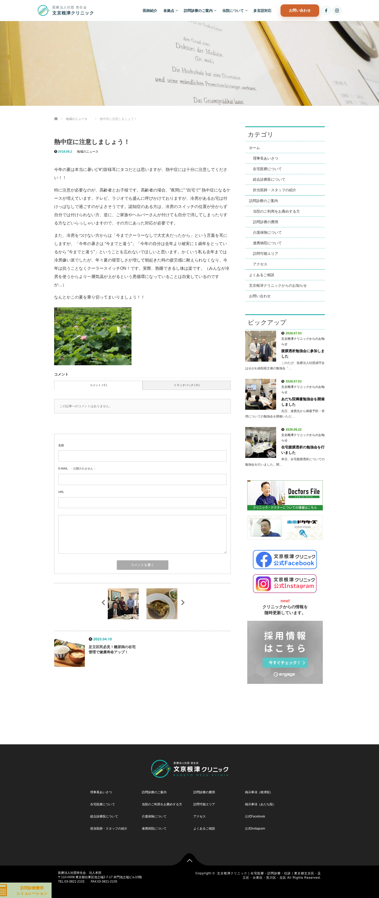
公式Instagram (255, 828)
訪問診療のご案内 (198, 10)
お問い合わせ (300, 10)
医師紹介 (150, 10)
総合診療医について (269, 179)
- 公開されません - (76, 468)
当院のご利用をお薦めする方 (276, 211)
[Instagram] (337, 10)
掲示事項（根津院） (259, 792)
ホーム (254, 148)
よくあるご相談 (261, 275)
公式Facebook (255, 816)
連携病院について (267, 243)
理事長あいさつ (265, 158)
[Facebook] (326, 10)
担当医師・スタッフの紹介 (274, 190)
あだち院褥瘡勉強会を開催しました (303, 401)
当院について (233, 10)
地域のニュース (87, 151)
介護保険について (267, 232)
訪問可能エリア (265, 253)
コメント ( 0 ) (98, 385)
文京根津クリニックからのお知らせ (278, 285)
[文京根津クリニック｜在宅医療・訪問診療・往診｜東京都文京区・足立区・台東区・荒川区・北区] (189, 767)
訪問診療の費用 (265, 222)
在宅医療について (267, 169)
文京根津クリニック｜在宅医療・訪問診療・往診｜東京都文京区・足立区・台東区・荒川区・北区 (269, 875)
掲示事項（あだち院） (260, 804)
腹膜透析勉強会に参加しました (303, 353)
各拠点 (168, 10)
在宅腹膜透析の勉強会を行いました (303, 450)
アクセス (260, 264)
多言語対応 (262, 10)
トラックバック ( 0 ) (187, 385)
